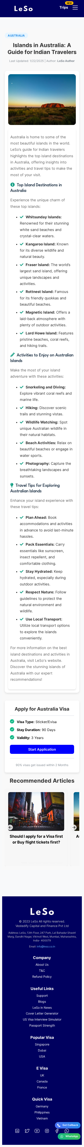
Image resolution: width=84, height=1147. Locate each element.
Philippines (42, 1112)
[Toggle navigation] (75, 7)
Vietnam (42, 1118)
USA (42, 1056)
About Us (42, 964)
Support (42, 995)
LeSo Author (66, 61)
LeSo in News (42, 1007)
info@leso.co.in (46, 946)
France (42, 1087)
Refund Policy (42, 976)
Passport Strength (42, 1025)
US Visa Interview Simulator (42, 1019)
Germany (42, 1106)
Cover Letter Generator (42, 1013)
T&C (42, 970)
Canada (42, 1081)
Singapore (42, 1044)
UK (42, 1075)
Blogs (42, 1001)
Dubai (42, 1050)
